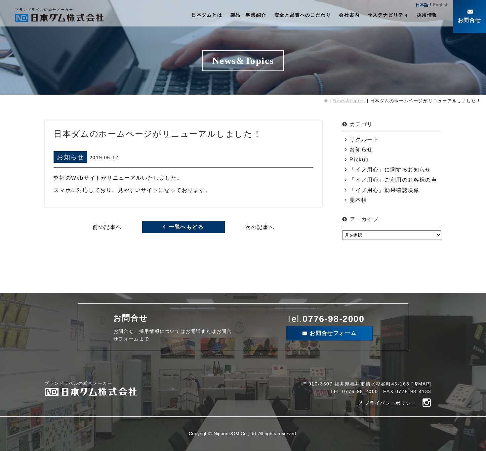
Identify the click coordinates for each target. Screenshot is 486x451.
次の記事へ (259, 227)
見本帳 (358, 200)
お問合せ (469, 20)
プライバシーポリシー (390, 403)
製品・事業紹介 (248, 15)
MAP (423, 383)
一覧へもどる (186, 227)
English (441, 4)
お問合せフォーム (333, 333)
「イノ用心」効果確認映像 (384, 190)
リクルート (364, 139)
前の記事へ (107, 227)
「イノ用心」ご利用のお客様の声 (393, 180)
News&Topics (349, 100)
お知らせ (361, 149)
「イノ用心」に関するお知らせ (390, 169)
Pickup (359, 159)
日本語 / (423, 4)
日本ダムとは (207, 15)
